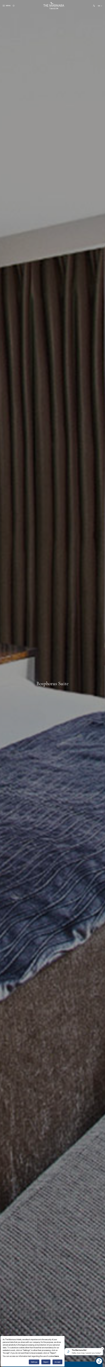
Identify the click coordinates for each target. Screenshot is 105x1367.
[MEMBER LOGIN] (94, 6)
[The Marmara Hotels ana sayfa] (53, 5)
